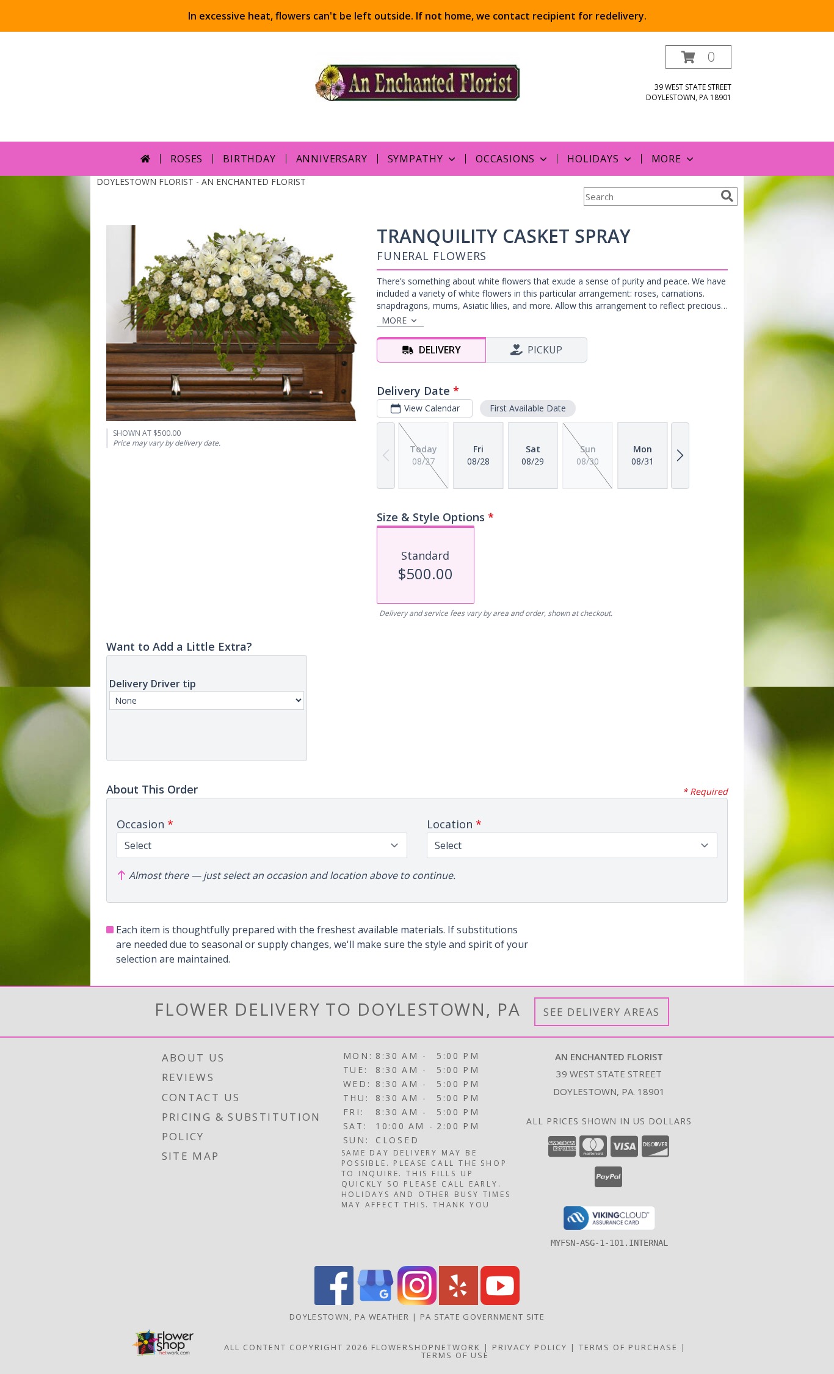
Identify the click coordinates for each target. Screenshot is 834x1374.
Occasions (505, 158)
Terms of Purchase (628, 1347)
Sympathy (415, 158)
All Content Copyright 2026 (296, 1347)
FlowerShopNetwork (425, 1347)
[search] (727, 196)
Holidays (592, 158)
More (666, 158)
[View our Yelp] (458, 1301)
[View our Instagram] (417, 1301)
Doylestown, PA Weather (349, 1316)
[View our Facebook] (334, 1301)
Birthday (249, 158)
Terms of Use (455, 1355)
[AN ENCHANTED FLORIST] (417, 81)
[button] (698, 57)
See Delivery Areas (601, 1012)
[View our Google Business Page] (375, 1301)
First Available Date (528, 408)
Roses (186, 158)
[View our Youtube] (500, 1301)
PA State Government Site (482, 1316)
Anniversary (332, 158)
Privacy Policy (529, 1347)
